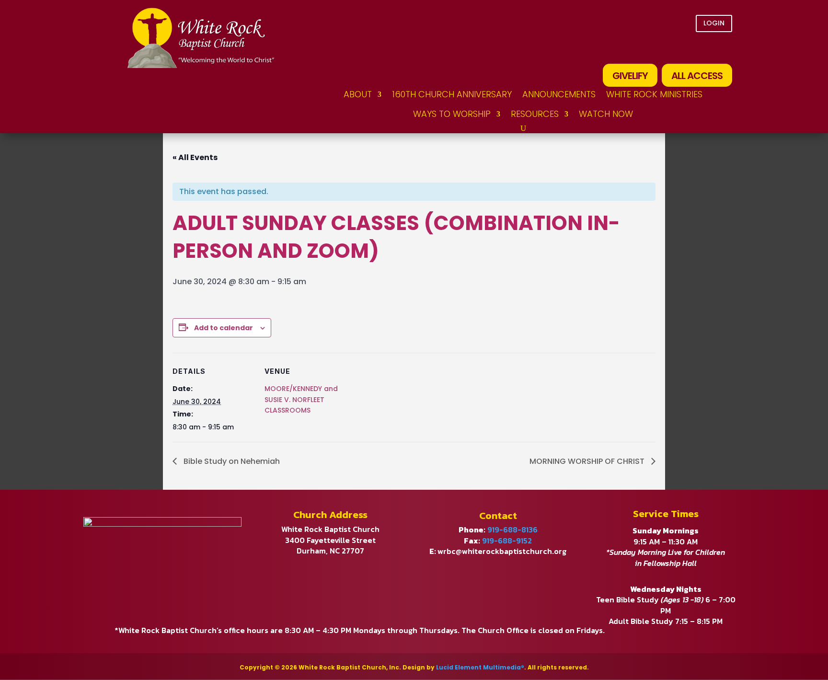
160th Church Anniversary (452, 94)
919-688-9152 (507, 540)
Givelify (630, 75)
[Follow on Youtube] (693, 48)
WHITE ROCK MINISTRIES (654, 94)
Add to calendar (223, 328)
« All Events (195, 157)
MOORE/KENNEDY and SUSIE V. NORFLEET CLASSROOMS (301, 399)
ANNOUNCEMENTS (559, 94)
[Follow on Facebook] (667, 48)
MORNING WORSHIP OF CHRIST (587, 461)
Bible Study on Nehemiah (231, 461)
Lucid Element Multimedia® (480, 667)
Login (713, 23)
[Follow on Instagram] (720, 48)
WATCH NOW (606, 114)
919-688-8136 (512, 529)
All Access (697, 75)
